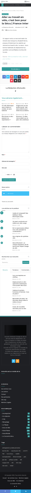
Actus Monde (6, 433)
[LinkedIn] (15, 77)
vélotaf (11, 465)
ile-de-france (10, 453)
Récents (5, 270)
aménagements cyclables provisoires (11, 447)
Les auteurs (4, 391)
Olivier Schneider (17, 456)
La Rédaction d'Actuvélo (8, 27)
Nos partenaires (5, 397)
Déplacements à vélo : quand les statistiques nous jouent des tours (20, 283)
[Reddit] (27, 77)
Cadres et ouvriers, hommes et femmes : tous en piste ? (21, 292)
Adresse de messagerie (9, 161)
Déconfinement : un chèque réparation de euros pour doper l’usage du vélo (21, 245)
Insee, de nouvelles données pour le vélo (19, 307)
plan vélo (4, 459)
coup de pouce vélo (16, 450)
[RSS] (17, 361)
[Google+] (11, 77)
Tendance (15, 270)
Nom (3, 154)
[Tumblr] (19, 77)
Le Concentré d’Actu (8, 436)
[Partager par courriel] (15, 80)
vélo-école (4, 465)
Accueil (5, 10)
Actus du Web (12, 10)
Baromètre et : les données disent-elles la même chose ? (20, 300)
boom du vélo (5, 450)
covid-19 (25, 450)
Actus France (20, 10)
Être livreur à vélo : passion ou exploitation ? (7, 118)
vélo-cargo (18, 462)
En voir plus (15, 69)
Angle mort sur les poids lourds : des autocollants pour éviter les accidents (22, 108)
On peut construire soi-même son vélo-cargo (20, 222)
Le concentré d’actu (15, 483)
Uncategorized (6, 413)
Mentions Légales (6, 402)
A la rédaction (6, 416)
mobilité (17, 453)
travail (17, 63)
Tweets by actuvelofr (7, 201)
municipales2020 (6, 456)
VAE (21, 459)
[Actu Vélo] (4, 1)
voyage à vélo (5, 462)
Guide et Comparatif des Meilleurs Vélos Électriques (20, 214)
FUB (3, 453)
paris (25, 456)
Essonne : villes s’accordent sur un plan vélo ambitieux (22, 118)
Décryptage (5, 422)
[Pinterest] (23, 77)
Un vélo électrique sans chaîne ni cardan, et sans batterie (7, 108)
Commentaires (26, 270)
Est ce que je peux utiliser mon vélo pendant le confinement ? (21, 229)
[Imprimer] (19, 80)
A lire (3, 419)
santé (12, 63)
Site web (4, 168)
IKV (9, 63)
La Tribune (5, 425)
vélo (21, 63)
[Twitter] (13, 361)
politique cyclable (13, 459)
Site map (3, 399)
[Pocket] (11, 80)
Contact (3, 394)
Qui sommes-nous (6, 389)
